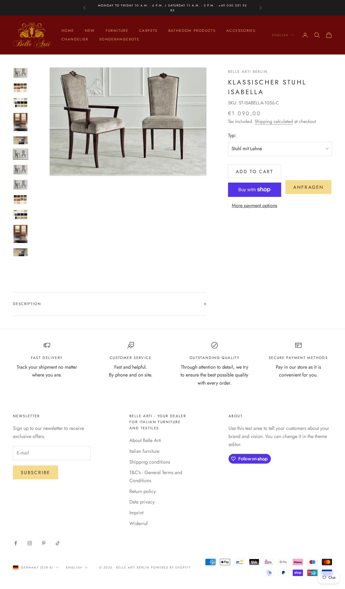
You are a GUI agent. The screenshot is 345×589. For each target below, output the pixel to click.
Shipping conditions (149, 461)
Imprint (136, 512)
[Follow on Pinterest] (43, 543)
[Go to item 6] (20, 154)
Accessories (241, 30)
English (280, 35)
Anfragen (308, 187)
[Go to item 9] (20, 199)
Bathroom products (192, 30)
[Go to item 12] (20, 252)
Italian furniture (144, 451)
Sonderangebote (119, 39)
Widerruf (138, 523)
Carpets (148, 30)
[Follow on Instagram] (29, 543)
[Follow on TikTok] (57, 543)
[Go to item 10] (20, 214)
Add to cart (255, 171)
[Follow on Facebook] (15, 543)
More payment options (254, 205)
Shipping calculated (274, 121)
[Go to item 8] (20, 184)
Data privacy (142, 501)
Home (67, 30)
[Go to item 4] (20, 122)
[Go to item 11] (20, 234)
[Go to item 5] (20, 140)
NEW (90, 30)
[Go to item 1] (20, 72)
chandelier (74, 39)
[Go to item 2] (20, 88)
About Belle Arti (145, 440)
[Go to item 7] (20, 169)
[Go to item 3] (20, 102)
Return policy (142, 491)
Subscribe (35, 472)
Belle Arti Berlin (247, 71)
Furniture (117, 30)
